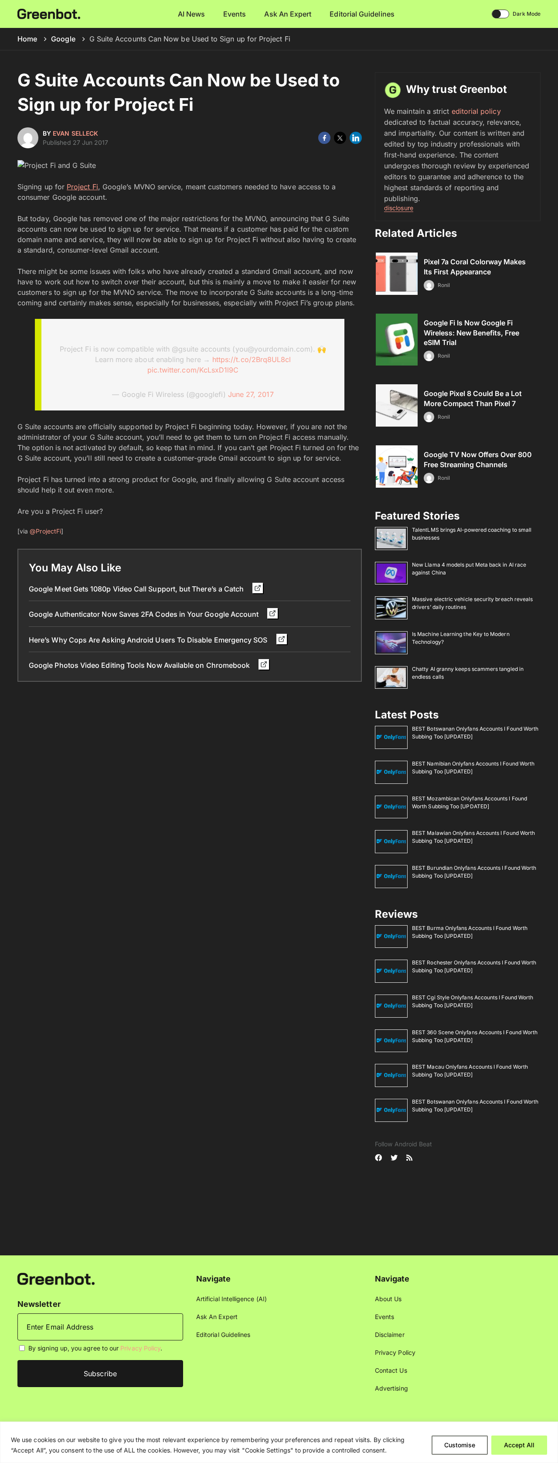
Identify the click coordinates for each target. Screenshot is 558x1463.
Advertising (391, 1388)
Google (63, 38)
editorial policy (476, 111)
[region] (279, 1442)
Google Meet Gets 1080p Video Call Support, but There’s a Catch (137, 589)
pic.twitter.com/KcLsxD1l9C (193, 370)
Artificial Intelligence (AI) (231, 1298)
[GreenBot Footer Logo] (56, 1278)
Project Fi (82, 186)
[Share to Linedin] (356, 138)
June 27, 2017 (251, 394)
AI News (191, 14)
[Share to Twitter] (340, 138)
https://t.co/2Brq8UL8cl (251, 359)
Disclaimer (390, 1334)
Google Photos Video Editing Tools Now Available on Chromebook (140, 665)
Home (27, 38)
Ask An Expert (287, 14)
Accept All (519, 1445)
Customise (459, 1445)
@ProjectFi (45, 531)
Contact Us (391, 1370)
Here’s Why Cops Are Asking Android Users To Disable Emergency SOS (149, 640)
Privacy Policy (140, 1348)
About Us (388, 1298)
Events (234, 14)
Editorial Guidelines (362, 14)
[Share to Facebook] (324, 138)
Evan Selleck (75, 133)
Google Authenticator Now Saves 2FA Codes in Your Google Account (144, 614)
